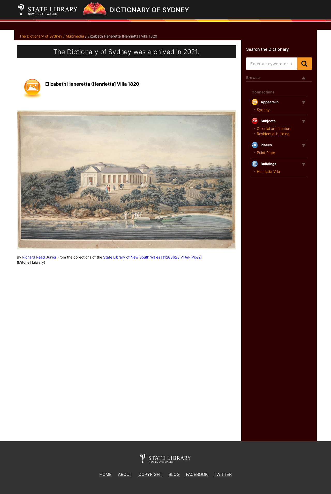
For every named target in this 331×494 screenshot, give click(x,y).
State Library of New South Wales (131, 257)
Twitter (223, 474)
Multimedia (75, 36)
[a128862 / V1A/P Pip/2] (181, 257)
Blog (174, 474)
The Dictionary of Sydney (40, 36)
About (125, 474)
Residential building (273, 133)
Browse (253, 77)
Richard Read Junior (39, 257)
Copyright (150, 474)
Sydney (263, 109)
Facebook (197, 474)
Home (105, 474)
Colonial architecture (274, 128)
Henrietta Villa (268, 171)
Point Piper (266, 152)
